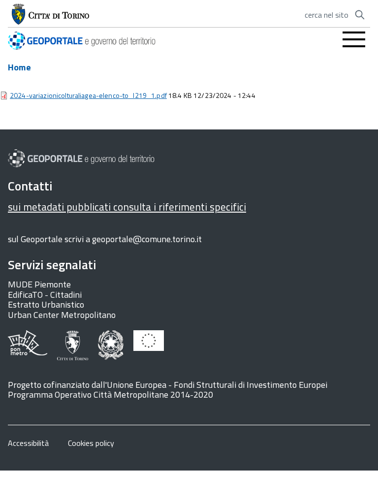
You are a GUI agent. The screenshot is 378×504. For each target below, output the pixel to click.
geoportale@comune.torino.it (147, 239)
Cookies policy (91, 443)
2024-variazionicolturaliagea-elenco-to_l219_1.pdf (88, 95)
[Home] (82, 39)
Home (19, 67)
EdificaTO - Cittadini (45, 294)
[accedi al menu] (354, 39)
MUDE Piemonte (39, 284)
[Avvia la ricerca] (359, 14)
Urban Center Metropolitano (62, 314)
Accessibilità (28, 443)
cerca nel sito (326, 14)
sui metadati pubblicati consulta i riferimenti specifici (127, 207)
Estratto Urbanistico (46, 304)
